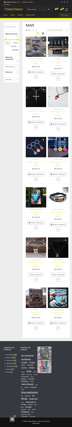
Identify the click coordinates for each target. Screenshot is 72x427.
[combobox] (11, 66)
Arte (29, 371)
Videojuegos (24, 416)
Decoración (32, 58)
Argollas (23, 371)
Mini (33, 396)
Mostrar (28, 30)
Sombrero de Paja (25, 414)
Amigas (24, 362)
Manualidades (29, 392)
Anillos (23, 365)
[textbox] (11, 67)
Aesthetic (26, 359)
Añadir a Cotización (37, 72)
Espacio (24, 379)
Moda (24, 398)
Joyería (39, 109)
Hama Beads (39, 58)
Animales (30, 365)
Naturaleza (31, 402)
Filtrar (8, 43)
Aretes (31, 368)
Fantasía (24, 381)
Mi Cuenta (64, 15)
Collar (23, 374)
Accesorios (58, 58)
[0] (12, 419)
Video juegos (32, 416)
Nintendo (30, 404)
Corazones (29, 374)
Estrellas (31, 379)
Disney (32, 376)
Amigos (32, 362)
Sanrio (32, 412)
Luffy (22, 389)
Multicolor (33, 399)
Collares (33, 109)
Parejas (28, 407)
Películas (23, 409)
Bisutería (9, 357)
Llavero (33, 387)
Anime (24, 368)
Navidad (23, 404)
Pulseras (60, 209)
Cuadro (36, 374)
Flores (32, 381)
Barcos (35, 372)
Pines (29, 409)
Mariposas (27, 396)
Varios (8, 372)
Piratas (34, 409)
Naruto (22, 402)
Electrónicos (10, 363)
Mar (22, 396)
